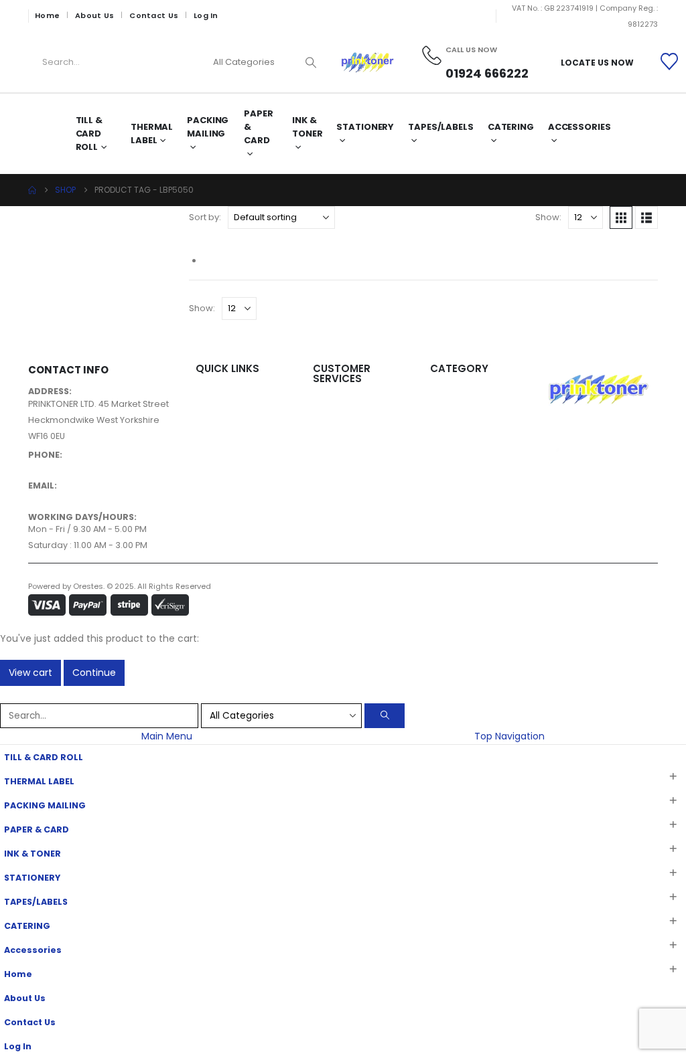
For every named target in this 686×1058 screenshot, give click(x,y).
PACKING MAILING (207, 127)
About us (214, 410)
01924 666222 (57, 466)
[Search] (311, 62)
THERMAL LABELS (462, 474)
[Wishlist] (669, 62)
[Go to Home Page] (32, 190)
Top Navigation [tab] (509, 736)
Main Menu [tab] (166, 736)
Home (47, 15)
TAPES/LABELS (441, 126)
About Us (94, 15)
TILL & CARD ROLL (89, 133)
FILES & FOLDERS (462, 410)
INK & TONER (307, 127)
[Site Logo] (367, 62)
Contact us (220, 442)
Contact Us (153, 15)
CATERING (511, 126)
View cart (30, 672)
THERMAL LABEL (152, 133)
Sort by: (205, 217)
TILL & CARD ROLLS (467, 491)
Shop (207, 426)
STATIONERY (365, 126)
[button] (621, 217)
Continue (94, 672)
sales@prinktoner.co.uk (78, 498)
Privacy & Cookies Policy (365, 404)
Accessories (579, 126)
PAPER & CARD (258, 127)
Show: (548, 217)
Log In (206, 15)
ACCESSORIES (459, 394)
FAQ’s (324, 468)
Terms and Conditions (361, 420)
